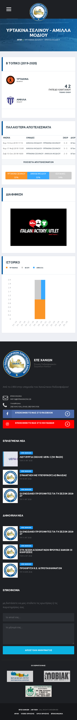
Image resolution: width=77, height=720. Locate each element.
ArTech (34, 710)
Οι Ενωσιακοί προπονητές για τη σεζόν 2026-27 (47, 494)
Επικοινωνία (57, 714)
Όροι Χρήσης (42, 714)
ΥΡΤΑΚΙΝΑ (22, 79)
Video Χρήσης (27, 714)
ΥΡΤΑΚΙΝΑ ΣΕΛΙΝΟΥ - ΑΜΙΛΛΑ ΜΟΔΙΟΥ (43, 154)
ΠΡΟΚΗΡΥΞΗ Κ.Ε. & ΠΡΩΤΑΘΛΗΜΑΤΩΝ (41, 568)
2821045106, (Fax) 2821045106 (24, 407)
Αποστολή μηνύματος (38, 650)
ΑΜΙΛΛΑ (21, 99)
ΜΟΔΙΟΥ (19, 102)
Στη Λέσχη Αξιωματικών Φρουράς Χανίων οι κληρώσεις (46, 551)
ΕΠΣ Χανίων (24, 710)
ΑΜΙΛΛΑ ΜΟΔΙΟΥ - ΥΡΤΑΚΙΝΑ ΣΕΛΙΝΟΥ (43, 143)
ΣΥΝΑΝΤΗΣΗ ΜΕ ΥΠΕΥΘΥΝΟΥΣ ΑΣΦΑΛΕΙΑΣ (43, 475)
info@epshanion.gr (20, 399)
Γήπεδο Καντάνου (60, 89)
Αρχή (19, 40)
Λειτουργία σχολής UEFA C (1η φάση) (41, 457)
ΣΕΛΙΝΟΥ (20, 81)
